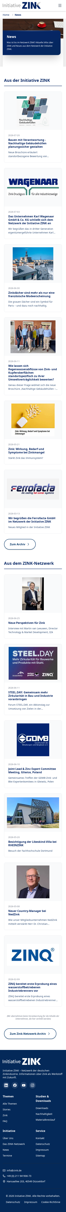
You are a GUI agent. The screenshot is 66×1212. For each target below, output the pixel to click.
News (6, 1149)
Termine (7, 1155)
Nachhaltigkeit (44, 1114)
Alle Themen (10, 1103)
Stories (6, 1109)
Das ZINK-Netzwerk (14, 1144)
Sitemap (40, 1155)
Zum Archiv (17, 544)
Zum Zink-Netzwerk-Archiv (28, 1034)
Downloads (42, 1108)
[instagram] (32, 1085)
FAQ (5, 1121)
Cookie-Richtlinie (50, 1202)
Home (6, 14)
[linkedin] (6, 1085)
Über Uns (8, 1138)
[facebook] (15, 1085)
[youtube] (23, 1085)
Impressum (42, 1149)
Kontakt (40, 1138)
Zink (5, 1115)
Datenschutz (43, 1144)
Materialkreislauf (45, 1119)
